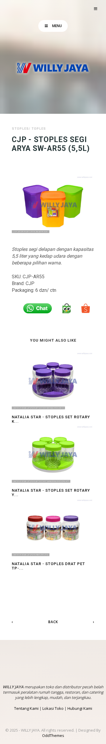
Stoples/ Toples (29, 129)
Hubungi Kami (79, 708)
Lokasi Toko (53, 708)
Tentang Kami (26, 708)
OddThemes (53, 735)
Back (53, 621)
